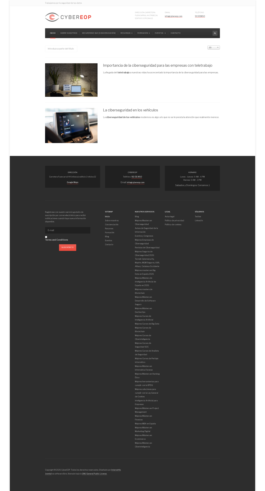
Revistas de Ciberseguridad (147, 247)
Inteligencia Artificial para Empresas (146, 402)
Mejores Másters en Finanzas (143, 418)
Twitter (198, 216)
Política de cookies (173, 224)
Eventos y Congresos (144, 236)
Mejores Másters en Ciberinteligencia (143, 445)
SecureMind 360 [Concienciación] (99, 33)
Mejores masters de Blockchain (143, 291)
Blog (107, 236)
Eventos (159, 33)
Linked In (199, 220)
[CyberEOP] (68, 17)
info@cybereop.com (173, 16)
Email (167, 12)
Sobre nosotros (68, 33)
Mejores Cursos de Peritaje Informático (146, 360)
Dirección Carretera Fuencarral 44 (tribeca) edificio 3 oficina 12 (146, 15)
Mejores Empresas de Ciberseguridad (144, 242)
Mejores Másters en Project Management (147, 410)
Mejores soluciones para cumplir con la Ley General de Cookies (146, 393)
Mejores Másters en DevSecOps (143, 310)
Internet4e (116, 470)
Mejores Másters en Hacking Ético (147, 376)
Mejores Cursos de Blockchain (143, 330)
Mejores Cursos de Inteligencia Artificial (144, 318)
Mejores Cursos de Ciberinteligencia (143, 337)
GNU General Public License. (94, 474)
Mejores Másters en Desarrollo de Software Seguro (145, 301)
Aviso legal (169, 216)
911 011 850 (136, 177)
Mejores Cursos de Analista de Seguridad (147, 353)
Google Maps (72, 182)
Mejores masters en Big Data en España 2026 (145, 272)
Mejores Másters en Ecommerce (143, 437)
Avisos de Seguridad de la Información (146, 230)
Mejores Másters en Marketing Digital (143, 429)
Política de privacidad (174, 220)
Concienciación (111, 224)
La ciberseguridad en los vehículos (130, 110)
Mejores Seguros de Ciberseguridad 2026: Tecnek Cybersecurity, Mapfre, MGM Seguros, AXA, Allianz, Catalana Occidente (147, 258)
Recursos (109, 228)
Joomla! (48, 474)
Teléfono (199, 12)
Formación (109, 232)
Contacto (176, 33)
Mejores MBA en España (145, 423)
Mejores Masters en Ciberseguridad (143, 222)
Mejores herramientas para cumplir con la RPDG (147, 383)
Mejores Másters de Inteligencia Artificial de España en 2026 (145, 282)
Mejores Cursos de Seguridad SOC (143, 345)
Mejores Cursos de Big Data (147, 324)
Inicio (53, 33)
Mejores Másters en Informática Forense (144, 368)
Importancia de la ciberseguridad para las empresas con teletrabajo (157, 65)
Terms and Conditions (56, 239)
